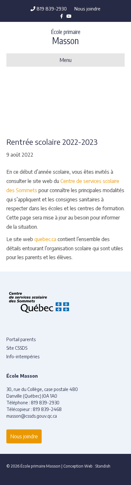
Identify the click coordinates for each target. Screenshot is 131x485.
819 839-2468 (47, 409)
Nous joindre (87, 8)
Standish (102, 466)
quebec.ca (45, 239)
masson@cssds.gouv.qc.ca (31, 416)
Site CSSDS (16, 348)
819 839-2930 (51, 8)
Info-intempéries (22, 356)
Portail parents (21, 339)
